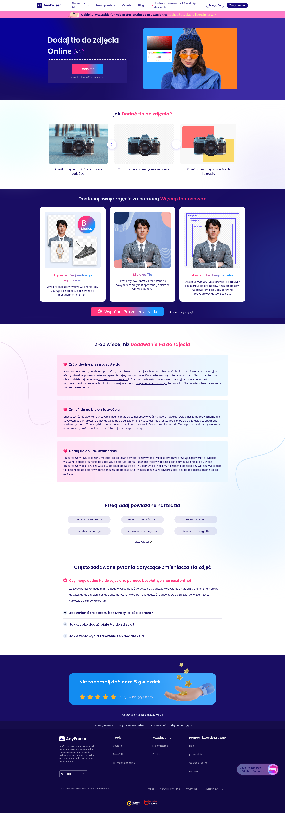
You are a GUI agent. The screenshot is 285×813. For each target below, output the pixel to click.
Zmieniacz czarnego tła (142, 531)
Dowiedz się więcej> (181, 312)
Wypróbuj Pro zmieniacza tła (130, 311)
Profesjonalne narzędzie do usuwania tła (139, 725)
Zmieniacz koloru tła (89, 519)
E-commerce (160, 745)
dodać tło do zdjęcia (139, 588)
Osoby (156, 754)
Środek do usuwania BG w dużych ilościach (176, 5)
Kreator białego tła (196, 519)
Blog (141, 5)
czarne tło (73, 470)
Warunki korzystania (170, 788)
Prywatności (192, 788)
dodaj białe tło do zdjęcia (183, 420)
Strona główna (102, 725)
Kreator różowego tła (196, 531)
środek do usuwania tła (113, 379)
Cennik (126, 5)
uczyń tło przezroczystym (151, 383)
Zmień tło (118, 754)
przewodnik (195, 754)
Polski (68, 774)
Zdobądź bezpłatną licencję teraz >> (193, 14)
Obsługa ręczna (198, 762)
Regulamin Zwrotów (213, 788)
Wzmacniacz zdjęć (124, 762)
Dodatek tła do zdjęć (89, 531)
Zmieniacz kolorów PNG (143, 519)
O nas (151, 788)
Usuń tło (118, 745)
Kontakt (193, 771)
